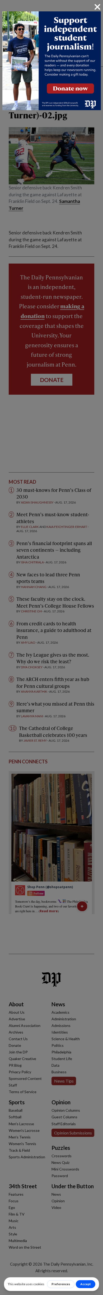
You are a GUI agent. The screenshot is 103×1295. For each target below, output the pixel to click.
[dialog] (51, 647)
